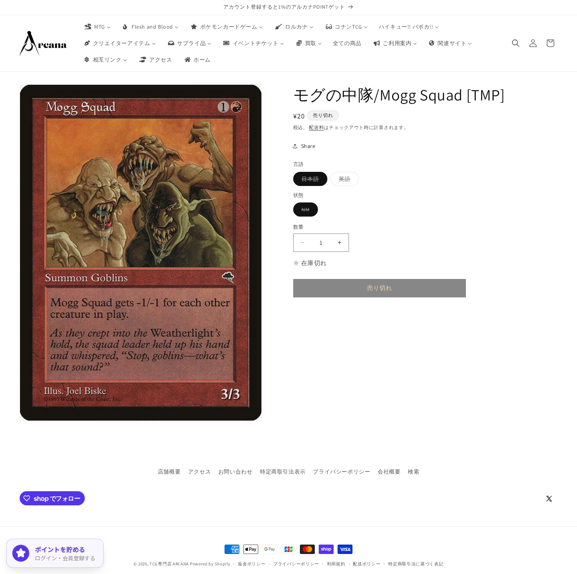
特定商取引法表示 (283, 471)
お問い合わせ (235, 471)
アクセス (199, 471)
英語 (347, 180)
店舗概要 (169, 471)
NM (308, 211)
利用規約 (336, 564)
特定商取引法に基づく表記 (415, 564)
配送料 (316, 127)
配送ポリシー (366, 564)
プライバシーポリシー (341, 471)
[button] (515, 43)
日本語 (313, 180)
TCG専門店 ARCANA (169, 564)
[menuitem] (97, 26)
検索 (413, 471)
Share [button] (308, 145)
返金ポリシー (251, 564)
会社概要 (389, 471)
